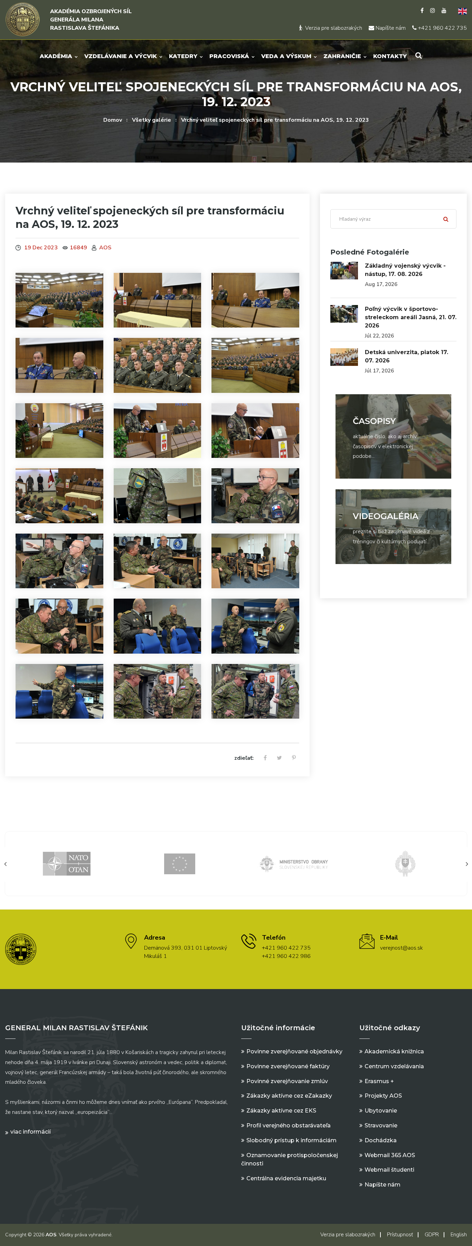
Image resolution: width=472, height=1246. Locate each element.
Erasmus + (379, 1081)
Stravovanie (381, 1125)
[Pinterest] (294, 758)
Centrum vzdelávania (394, 1066)
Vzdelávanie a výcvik (120, 56)
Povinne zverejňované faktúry (288, 1066)
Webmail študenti (389, 1169)
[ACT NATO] (405, 863)
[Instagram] (432, 11)
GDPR (432, 1234)
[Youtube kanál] (444, 11)
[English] (460, 11)
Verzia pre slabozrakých (333, 28)
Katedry (183, 56)
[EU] (67, 863)
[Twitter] (279, 758)
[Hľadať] (446, 219)
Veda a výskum (286, 56)
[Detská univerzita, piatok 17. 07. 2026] (344, 357)
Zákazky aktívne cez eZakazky (289, 1095)
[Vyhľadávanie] (419, 55)
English (459, 1234)
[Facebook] (422, 11)
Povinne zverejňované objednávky (294, 1051)
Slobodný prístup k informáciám (291, 1140)
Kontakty (390, 56)
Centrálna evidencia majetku (286, 1178)
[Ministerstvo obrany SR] (180, 863)
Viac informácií (30, 1131)
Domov (112, 120)
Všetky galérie (151, 120)
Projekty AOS (383, 1095)
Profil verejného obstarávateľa (288, 1125)
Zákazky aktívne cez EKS (281, 1110)
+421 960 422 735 (442, 28)
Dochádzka (381, 1140)
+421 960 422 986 (286, 956)
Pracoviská (229, 56)
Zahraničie (342, 56)
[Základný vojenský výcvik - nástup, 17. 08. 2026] (344, 270)
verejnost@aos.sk (401, 948)
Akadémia (56, 56)
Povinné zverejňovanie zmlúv (287, 1081)
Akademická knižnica (394, 1051)
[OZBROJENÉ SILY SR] (293, 863)
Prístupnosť (400, 1234)
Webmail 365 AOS (390, 1155)
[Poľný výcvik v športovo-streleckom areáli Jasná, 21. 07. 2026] (344, 313)
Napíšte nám (390, 28)
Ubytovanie (381, 1110)
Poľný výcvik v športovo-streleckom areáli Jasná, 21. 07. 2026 (410, 317)
